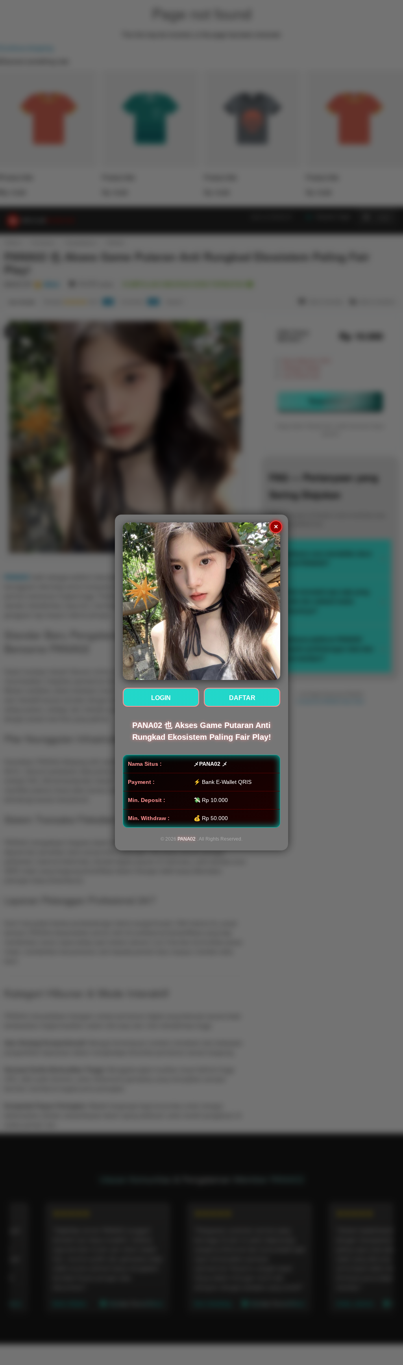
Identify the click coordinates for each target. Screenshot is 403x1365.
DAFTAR (242, 698)
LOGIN (161, 698)
